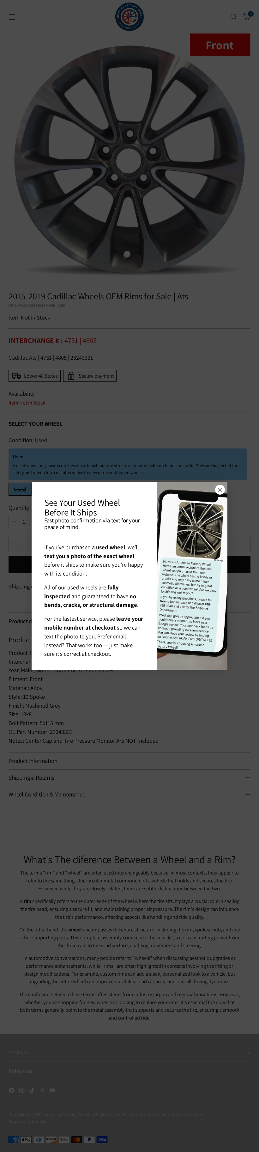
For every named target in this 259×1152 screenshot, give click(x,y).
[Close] (220, 490)
